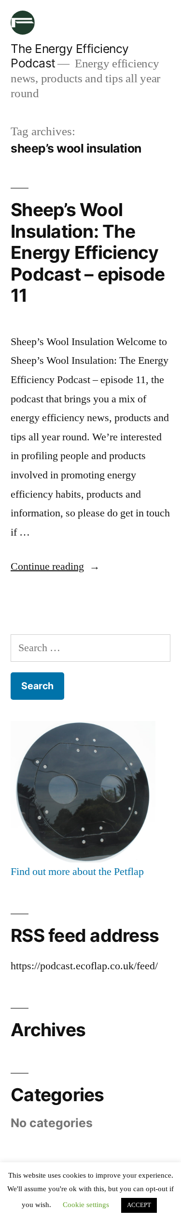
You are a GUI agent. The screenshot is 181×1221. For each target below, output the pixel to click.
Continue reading (47, 566)
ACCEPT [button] (139, 1205)
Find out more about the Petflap (77, 871)
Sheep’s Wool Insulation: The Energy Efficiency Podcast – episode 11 (88, 252)
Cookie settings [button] (86, 1204)
